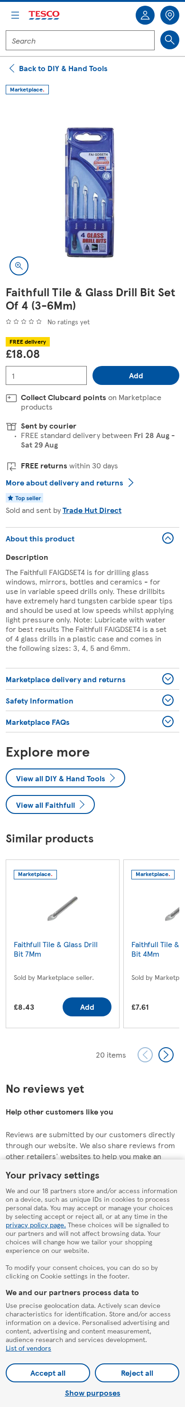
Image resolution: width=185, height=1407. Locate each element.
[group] (63, 945)
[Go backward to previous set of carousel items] (145, 1054)
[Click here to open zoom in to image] (18, 265)
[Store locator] (169, 15)
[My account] (145, 15)
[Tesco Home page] (44, 15)
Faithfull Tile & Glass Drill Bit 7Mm (56, 949)
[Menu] (15, 15)
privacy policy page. (36, 1224)
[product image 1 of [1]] (92, 192)
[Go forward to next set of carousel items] (166, 1054)
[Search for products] (169, 39)
